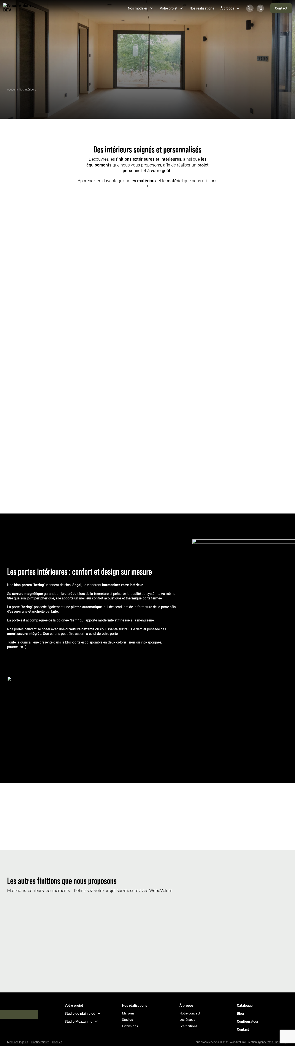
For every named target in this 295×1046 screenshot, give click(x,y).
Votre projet (74, 1005)
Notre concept (189, 1013)
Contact (281, 8)
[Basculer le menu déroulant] (151, 8)
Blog (240, 1013)
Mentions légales (17, 1042)
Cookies (57, 1042)
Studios (127, 1019)
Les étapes (187, 1019)
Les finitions (188, 1026)
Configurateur (248, 1021)
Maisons (128, 1013)
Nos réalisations (201, 8)
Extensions (130, 1026)
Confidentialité (40, 1042)
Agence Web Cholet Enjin (272, 1042)
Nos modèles (138, 8)
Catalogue (245, 1005)
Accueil (11, 89)
